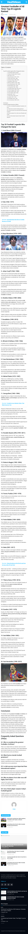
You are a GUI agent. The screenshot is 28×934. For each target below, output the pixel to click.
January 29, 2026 (12, 14)
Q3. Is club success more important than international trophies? (17, 111)
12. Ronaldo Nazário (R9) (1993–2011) (14, 88)
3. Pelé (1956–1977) (10, 75)
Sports (2, 916)
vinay (6, 14)
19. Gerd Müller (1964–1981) (12, 98)
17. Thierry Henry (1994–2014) (12, 95)
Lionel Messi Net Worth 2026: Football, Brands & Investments (16, 825)
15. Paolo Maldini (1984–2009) (12, 92)
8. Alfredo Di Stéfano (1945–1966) (13, 82)
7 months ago (10, 821)
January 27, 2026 (4, 912)
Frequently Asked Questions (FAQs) (10, 104)
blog (2, 907)
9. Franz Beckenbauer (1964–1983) (13, 84)
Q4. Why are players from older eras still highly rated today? (16, 114)
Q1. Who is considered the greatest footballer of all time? (16, 107)
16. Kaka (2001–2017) (11, 94)
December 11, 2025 (5, 921)
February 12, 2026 (6, 847)
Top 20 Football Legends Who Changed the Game (13, 71)
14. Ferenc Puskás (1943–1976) (13, 91)
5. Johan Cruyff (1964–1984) (12, 78)
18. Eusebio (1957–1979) (11, 97)
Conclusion (5, 103)
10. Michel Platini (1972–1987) (12, 85)
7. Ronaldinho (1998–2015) (12, 81)
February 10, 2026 (11, 854)
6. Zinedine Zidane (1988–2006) (13, 79)
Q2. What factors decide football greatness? (15, 108)
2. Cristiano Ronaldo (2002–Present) (13, 74)
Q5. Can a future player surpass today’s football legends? (16, 116)
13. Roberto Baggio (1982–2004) (13, 89)
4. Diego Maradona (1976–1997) (13, 76)
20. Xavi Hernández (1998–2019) (13, 99)
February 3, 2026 (10, 865)
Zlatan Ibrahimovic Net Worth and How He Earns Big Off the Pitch (12, 845)
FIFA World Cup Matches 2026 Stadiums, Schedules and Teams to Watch (16, 819)
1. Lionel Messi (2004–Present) (12, 72)
